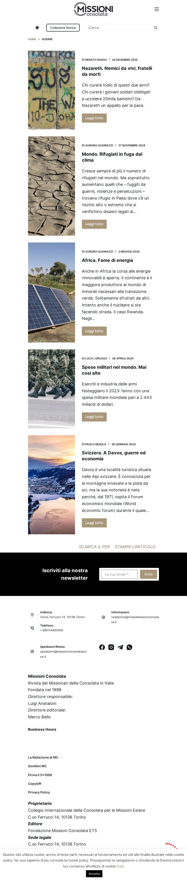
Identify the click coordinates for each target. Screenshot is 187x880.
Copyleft (34, 783)
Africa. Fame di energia (107, 260)
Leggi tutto (96, 119)
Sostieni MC (37, 766)
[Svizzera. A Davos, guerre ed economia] (51, 485)
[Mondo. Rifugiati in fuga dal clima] (51, 186)
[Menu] (156, 9)
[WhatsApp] (129, 647)
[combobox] (118, 27)
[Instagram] (111, 647)
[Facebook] (102, 647)
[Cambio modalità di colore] (37, 27)
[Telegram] (120, 647)
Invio (149, 574)
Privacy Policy (39, 792)
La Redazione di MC (43, 757)
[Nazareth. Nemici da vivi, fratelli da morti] (51, 90)
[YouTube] (68, 739)
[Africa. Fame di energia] (51, 292)
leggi (120, 866)
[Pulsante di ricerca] (155, 27)
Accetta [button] (94, 873)
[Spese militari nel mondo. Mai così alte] (51, 388)
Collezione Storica (63, 27)
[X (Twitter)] (44, 739)
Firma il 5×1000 (40, 775)
